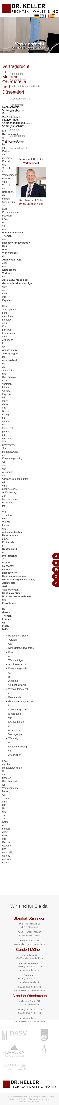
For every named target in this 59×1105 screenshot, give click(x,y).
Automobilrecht (18, 80)
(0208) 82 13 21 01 (33, 978)
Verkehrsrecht (17, 136)
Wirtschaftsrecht (18, 148)
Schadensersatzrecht (21, 123)
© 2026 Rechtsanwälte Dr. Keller (21, 1096)
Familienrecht (17, 92)
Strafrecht (15, 129)
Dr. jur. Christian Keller (31, 204)
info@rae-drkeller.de (29, 940)
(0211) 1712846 (33, 932)
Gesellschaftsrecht (20, 98)
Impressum (44, 1099)
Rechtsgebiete (25, 47)
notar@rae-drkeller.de (29, 982)
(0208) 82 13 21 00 (33, 966)
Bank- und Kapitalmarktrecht (25, 86)
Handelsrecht (17, 105)
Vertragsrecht (41, 47)
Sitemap (33, 1099)
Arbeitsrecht (16, 74)
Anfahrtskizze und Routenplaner (29, 944)
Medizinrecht (17, 111)
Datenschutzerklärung (29, 1101)
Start (12, 47)
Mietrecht (15, 117)
